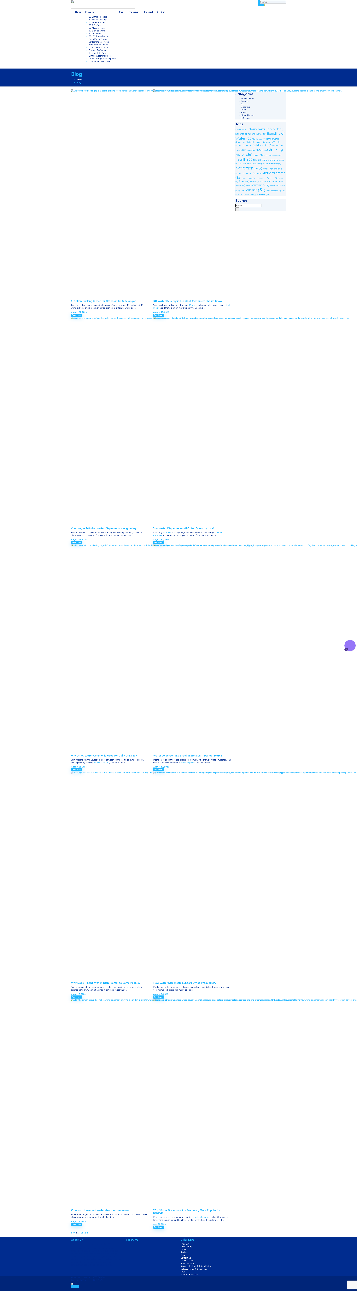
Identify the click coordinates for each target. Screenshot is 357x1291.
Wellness (263, 194)
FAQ (183, 1272)
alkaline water (259, 128)
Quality (253, 178)
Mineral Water (247, 115)
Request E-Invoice (189, 1274)
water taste (250, 194)
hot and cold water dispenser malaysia (260, 163)
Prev (73, 1233)
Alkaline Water (247, 98)
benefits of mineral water (250, 133)
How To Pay (186, 1246)
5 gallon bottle (241, 129)
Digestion (253, 150)
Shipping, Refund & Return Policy (196, 1266)
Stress (249, 185)
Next (85, 1233)
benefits (276, 128)
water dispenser (188, 762)
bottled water (259, 139)
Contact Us (186, 1258)
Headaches (276, 155)
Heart (257, 160)
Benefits (245, 101)
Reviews (184, 1252)
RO (269, 177)
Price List (185, 1244)
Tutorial (184, 1249)
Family (267, 155)
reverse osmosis (101, 762)
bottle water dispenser (262, 142)
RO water (193, 305)
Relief (262, 178)
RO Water (245, 118)
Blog (183, 1255)
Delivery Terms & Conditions (194, 1269)
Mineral (259, 173)
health (244, 159)
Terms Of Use (187, 1260)
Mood (245, 178)
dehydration (263, 145)
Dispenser (245, 107)
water (255, 189)
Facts (243, 109)
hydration (167, 532)
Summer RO (275, 185)
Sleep (263, 181)
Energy (258, 155)
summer (261, 185)
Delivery (245, 104)
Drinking (263, 150)
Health (244, 112)
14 (82, 1233)
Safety (244, 181)
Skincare (254, 181)
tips (241, 190)
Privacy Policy (187, 1263)
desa (275, 146)
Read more (76, 315)
